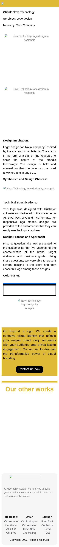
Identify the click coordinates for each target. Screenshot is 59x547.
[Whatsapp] (18, 507)
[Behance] (24, 507)
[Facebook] (30, 507)
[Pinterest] (48, 507)
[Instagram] (12, 507)
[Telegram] (42, 507)
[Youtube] (36, 507)
